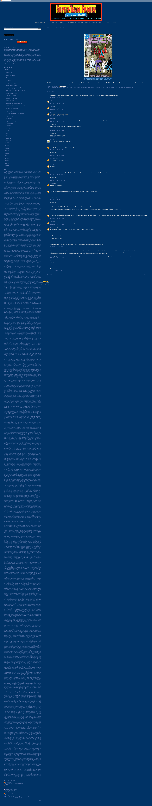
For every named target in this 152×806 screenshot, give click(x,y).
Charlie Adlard (35, 261)
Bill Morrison (8, 219)
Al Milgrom (36, 179)
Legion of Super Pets (25, 494)
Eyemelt (12, 349)
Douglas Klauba (16, 329)
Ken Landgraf (28, 475)
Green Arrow (34, 382)
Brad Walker (21, 234)
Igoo (32, 408)
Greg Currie (12, 385)
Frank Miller (7, 360)
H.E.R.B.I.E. (14, 390)
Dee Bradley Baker (15, 312)
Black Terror (5, 225)
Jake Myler (27, 421)
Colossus (7, 277)
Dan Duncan (10, 291)
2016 (6, 155)
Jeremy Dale (25, 432)
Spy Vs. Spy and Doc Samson (11, 116)
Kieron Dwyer (6, 481)
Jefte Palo (7, 432)
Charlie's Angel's (9, 262)
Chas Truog (25, 262)
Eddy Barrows (28, 337)
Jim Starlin (26, 439)
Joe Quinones (12, 445)
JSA (4, 464)
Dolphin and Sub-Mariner (10, 101)
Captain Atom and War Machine (12, 108)
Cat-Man (22, 257)
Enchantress (6, 343)
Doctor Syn (28, 324)
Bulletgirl (28, 244)
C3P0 (29, 246)
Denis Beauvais (18, 313)
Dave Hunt (9, 303)
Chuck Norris (13, 272)
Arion (27, 199)
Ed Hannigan (35, 335)
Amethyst (18, 191)
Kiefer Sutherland (37, 480)
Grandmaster (25, 381)
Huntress (33, 406)
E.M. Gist (31, 334)
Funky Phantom (74, 87)
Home (98, 274)
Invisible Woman (18, 412)
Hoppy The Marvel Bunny (33, 401)
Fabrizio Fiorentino (22, 349)
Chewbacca (15, 265)
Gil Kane (18, 377)
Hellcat (22, 397)
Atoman (6, 204)
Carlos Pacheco (22, 255)
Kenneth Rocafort (17, 476)
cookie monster (39, 278)
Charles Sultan (10, 261)
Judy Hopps (33, 465)
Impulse (26, 410)
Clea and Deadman (9, 118)
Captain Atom (37, 249)
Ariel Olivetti (23, 199)
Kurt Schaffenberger (8, 486)
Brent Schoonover (7, 236)
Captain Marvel (38, 251)
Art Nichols (13, 202)
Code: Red (27, 276)
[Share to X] (63, 86)
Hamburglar (33, 390)
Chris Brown (26, 266)
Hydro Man (38, 406)
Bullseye (38, 244)
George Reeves (21, 374)
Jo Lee (5, 442)
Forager (26, 355)
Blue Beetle (9, 228)
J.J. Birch (18, 416)
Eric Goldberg (38, 343)
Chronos (27, 271)
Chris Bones (21, 266)
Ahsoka (15, 178)
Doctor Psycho (39, 323)
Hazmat (10, 396)
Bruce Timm (19, 241)
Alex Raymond (29, 184)
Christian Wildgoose (24, 270)
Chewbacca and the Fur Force (24, 265)
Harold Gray (7, 392)
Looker (8, 501)
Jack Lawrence (13, 418)
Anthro (10, 197)
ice (10, 408)
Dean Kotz (15, 311)
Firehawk (26, 353)
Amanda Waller (37, 188)
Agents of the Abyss (10, 178)
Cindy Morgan (32, 272)
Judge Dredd (22, 465)
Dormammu (21, 328)
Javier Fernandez (7, 427)
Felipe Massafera (31, 350)
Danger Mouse (18, 293)
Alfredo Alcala (11, 187)
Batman (22, 210)
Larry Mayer (27, 489)
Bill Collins (11, 218)
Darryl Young (13, 299)
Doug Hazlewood (35, 328)
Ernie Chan (23, 345)
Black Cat (15, 223)
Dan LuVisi (37, 291)
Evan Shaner (6, 348)
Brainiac (25, 234)
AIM (18, 178)
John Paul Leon (32, 452)
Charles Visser (29, 261)
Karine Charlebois (38, 470)
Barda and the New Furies (15, 208)
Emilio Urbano (28, 342)
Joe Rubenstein (20, 445)
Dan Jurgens (26, 291)
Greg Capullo (7, 385)
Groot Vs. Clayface (9, 82)
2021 (6, 147)
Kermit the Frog (25, 476)
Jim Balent (31, 437)
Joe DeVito (21, 443)
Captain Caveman (7, 251)
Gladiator (21, 379)
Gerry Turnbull (7, 376)
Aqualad (23, 198)
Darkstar (20, 298)
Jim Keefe (28, 438)
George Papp (6, 374)
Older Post (146, 274)
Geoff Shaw (27, 371)
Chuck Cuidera (38, 271)
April (7, 135)
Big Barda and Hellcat (10, 100)
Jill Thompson (9, 437)
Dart (17, 299)
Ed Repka (18, 337)
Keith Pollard (15, 474)
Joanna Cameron (9, 442)
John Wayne (36, 455)
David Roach (10, 308)
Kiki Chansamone (14, 481)
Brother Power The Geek (31, 239)
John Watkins (25, 455)
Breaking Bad (21, 235)
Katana (36, 471)
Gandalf (5, 368)
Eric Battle (33, 343)
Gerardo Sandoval (28, 375)
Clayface (33, 273)
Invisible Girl (10, 412)
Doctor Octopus (27, 323)
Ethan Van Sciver (25, 347)
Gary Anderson (19, 368)
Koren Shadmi (39, 484)
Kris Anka (21, 485)
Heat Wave (23, 396)
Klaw (17, 484)
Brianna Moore (7, 239)
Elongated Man (33, 340)
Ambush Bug (24, 189)
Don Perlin (10, 327)
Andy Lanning (10, 193)
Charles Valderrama (16, 261)
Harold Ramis (12, 392)
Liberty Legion (27, 496)
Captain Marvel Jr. (8, 252)
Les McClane (37, 495)
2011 (6, 163)
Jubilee (13, 465)
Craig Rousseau (17, 282)
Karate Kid (32, 470)
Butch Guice (31, 245)
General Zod (24, 370)
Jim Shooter (21, 439)
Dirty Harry (13, 321)
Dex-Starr (15, 317)
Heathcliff (27, 396)
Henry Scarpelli (32, 397)
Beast (35, 212)
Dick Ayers (20, 318)
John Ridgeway (6, 453)
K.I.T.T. (25, 469)
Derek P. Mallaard (9, 316)
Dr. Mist (27, 329)
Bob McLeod (28, 230)
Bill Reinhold (17, 219)
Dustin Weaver (29, 333)
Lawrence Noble (29, 490)
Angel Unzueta (22, 194)
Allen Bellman (34, 187)
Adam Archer (12, 173)
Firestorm (36, 353)
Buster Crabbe (26, 245)
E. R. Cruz (23, 334)
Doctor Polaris (34, 323)
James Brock (33, 422)
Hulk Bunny (33, 405)
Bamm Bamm (22, 207)
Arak (32, 198)
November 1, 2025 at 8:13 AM (57, 115)
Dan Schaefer (29, 292)
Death (24, 311)
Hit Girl (38, 400)
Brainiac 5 (31, 234)
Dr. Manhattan (22, 329)
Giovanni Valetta (7, 379)
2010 (6, 165)
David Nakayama (24, 307)
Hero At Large (12, 400)
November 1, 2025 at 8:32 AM (57, 136)
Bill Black (7, 218)
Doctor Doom (30, 322)
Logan (20, 500)
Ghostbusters (30, 376)
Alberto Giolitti (7, 183)
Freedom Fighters (34, 363)
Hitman (8, 401)
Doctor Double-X (37, 322)
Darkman (10, 298)
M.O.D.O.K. (30, 505)
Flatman (37, 354)
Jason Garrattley (15, 426)
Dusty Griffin (39, 333)
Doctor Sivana (7, 324)
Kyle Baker (15, 486)
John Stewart (27, 454)
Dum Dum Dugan (33, 332)
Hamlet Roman (38, 390)
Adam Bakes (17, 173)
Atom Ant (34, 203)
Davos (36, 308)
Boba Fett (5, 233)
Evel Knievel (13, 348)
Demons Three (11, 313)
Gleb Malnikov (27, 379)
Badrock (14, 207)
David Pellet (36, 307)
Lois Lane (29, 500)
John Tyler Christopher (11, 455)
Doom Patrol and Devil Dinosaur (12, 88)
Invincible (5, 412)
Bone (12, 233)
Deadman (27, 309)
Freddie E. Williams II (19, 363)
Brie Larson (12, 239)
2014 (6, 158)
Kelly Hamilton (38, 474)
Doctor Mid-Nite (19, 323)
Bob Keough (5, 230)
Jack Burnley (27, 417)
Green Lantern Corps (31, 384)
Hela (37, 396)
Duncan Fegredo (7, 333)
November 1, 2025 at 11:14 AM (57, 193)
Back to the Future (8, 207)
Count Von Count (17, 281)
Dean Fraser (5, 311)
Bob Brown (39, 228)
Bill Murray (12, 219)
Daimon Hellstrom (10, 288)
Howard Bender (30, 402)
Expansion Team (6, 349)
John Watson (30, 455)
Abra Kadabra (21, 172)
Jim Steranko (32, 439)
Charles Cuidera (23, 260)
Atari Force (30, 203)
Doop (17, 328)
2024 (6, 142)
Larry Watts (36, 489)
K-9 (21, 469)
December (8, 72)
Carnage (13, 256)
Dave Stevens (6, 304)
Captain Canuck (30, 250)
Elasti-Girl (10, 339)
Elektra (19, 339)
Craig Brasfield (30, 281)
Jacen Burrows (6, 417)
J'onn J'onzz (33, 416)
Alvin (24, 188)
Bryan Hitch (39, 241)
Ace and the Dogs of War (35, 172)
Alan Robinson (16, 182)
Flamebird (9, 354)
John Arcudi (17, 447)
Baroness (7, 209)
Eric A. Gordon (29, 343)
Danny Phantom (67, 87)
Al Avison (32, 178)
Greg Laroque (36, 385)
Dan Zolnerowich (12, 293)
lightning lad (13, 497)
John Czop (24, 449)
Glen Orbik (31, 379)
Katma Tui (14, 473)
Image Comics (6, 410)
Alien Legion (17, 187)
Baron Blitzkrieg (26, 208)
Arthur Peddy (28, 202)
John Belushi (28, 447)
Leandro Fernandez (15, 491)
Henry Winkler (38, 397)
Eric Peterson (16, 344)
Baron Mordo (36, 208)
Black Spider (38, 224)
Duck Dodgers (26, 332)
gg (15, 376)
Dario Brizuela (11, 297)
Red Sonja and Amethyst (10, 115)
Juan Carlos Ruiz (14, 464)
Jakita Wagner (38, 421)
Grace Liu (13, 381)
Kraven (12, 485)
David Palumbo (31, 307)
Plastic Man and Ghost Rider (11, 83)
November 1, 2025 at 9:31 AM (57, 155)
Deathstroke (39, 311)
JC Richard (30, 428)
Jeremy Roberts (17, 433)
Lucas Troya (23, 502)
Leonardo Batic (19, 495)
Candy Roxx (5, 249)
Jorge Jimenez (19, 460)
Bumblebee (5, 245)
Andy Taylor (37, 193)
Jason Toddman (53, 158)
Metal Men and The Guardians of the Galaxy (14, 103)
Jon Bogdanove (23, 458)
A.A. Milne (11, 171)
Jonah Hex (35, 458)
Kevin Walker (29, 479)
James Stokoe (23, 423)
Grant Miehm (38, 381)
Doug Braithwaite (27, 328)
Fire (18, 353)
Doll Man (5, 326)
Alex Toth (27, 186)
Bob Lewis (23, 230)
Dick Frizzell (36, 318)
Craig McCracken (11, 282)
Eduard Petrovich (11, 338)
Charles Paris (35, 260)
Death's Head (29, 311)
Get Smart (12, 376)
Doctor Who (33, 324)
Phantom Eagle (91, 87)
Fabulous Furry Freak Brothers (31, 349)
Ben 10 (28, 213)
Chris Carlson (36, 266)
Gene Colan (29, 369)
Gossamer (9, 381)
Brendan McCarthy (32, 235)
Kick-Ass (18, 480)
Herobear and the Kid (19, 400)
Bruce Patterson (6, 241)
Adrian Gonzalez (26, 176)
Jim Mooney (6, 439)
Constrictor (26, 278)
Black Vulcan (14, 225)
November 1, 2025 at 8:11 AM (57, 109)
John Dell (34, 449)
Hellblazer (12, 397)
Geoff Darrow (21, 371)
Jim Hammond (18, 438)
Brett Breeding (24, 236)
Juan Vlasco (8, 465)
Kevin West (34, 479)
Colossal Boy (39, 276)
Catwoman (28, 257)
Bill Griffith (37, 218)
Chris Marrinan (25, 267)
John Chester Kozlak (12, 449)
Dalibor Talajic (32, 288)
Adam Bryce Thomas (23, 173)
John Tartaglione (35, 454)
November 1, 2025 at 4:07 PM (57, 210)
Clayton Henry (6, 275)
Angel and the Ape (10, 194)
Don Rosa (19, 327)
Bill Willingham (17, 220)
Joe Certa (10, 443)
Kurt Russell (39, 485)
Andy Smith (27, 193)
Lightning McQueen (20, 497)
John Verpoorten (19, 455)
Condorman (17, 278)
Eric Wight (37, 344)
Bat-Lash (9, 210)
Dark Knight (34, 297)
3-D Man (7, 171)
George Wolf (15, 375)
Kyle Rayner (25, 486)
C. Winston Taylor (13, 246)
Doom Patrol (6, 328)
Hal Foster (19, 390)
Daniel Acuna (24, 293)
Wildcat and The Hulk (10, 96)
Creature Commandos (36, 282)
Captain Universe (34, 252)
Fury (39, 364)
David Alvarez (26, 304)
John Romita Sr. (25, 453)
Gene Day (36, 369)
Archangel (39, 198)
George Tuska (34, 374)
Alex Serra (17, 186)
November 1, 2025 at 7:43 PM (57, 224)
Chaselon (30, 262)
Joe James (37, 443)
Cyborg (32, 286)
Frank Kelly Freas (26, 359)
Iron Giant (36, 412)
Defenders (21, 312)
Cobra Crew (22, 276)
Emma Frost (33, 342)
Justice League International (34, 468)
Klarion (7, 484)
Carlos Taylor (30, 255)
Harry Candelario (24, 392)
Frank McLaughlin (38, 359)
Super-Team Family (120, 87)
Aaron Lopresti (22, 171)
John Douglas (39, 449)
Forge (36, 355)
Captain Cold (13, 251)
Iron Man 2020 (10, 413)
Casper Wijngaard (7, 257)
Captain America (29, 249)
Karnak (32, 471)
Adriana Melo (5, 177)
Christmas (30, 270)
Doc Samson (6, 322)
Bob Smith (27, 231)
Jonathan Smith (15, 459)
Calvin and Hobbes (11, 247)
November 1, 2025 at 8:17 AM (57, 121)
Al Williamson (25, 181)
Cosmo (5, 281)
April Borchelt (14, 198)
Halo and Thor (8, 80)
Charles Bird (17, 260)
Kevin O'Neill (13, 479)
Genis (32, 370)
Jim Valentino (39, 439)
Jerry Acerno (36, 433)
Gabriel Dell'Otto (34, 365)
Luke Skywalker (6, 505)
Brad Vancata (15, 234)
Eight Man (5, 339)
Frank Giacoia (19, 359)
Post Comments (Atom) (56, 277)
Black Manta (13, 224)
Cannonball (10, 249)
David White (19, 308)
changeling (12, 260)
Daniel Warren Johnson (27, 294)
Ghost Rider (23, 376)
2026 (6, 69)
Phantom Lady (104, 87)
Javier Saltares (25, 427)
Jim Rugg (11, 439)
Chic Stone (32, 265)
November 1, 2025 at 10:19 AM (57, 168)
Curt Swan (27, 286)
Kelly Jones (6, 475)
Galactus (20, 366)
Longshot (5, 501)
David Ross (15, 308)
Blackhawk (30, 225)
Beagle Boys (30, 212)
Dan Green (20, 291)
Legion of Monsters (8, 494)
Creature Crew (6, 283)
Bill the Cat (30, 219)
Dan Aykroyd (10, 289)
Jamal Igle (12, 422)
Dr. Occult (31, 329)
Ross (51, 139)
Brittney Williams (17, 239)
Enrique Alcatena (22, 343)
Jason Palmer (22, 426)
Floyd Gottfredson (18, 355)
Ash (17, 203)
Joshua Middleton (24, 463)
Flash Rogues (32, 354)
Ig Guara (28, 408)
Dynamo (6, 334)
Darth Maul (20, 299)
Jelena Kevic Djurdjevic (18, 432)
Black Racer (33, 224)
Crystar (8, 286)
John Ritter (11, 453)
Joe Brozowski (35, 442)
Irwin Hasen (35, 413)
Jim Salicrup (16, 439)
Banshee (30, 207)
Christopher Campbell (37, 270)
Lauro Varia (23, 490)
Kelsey (10, 475)
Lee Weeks (22, 492)
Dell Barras (38, 312)
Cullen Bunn (16, 286)
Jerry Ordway (17, 434)
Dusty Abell (34, 333)
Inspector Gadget (26, 411)
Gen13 (25, 369)
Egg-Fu (36, 338)
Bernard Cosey (28, 215)
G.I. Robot (27, 365)
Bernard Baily (15, 215)
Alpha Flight (6, 188)
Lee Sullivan (17, 492)
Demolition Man (6, 313)
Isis (39, 413)
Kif (10, 481)
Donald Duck (38, 327)
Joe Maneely (22, 444)
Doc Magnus (38, 321)
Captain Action (22, 249)
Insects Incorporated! (19, 411)
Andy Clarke (32, 192)
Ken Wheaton (11, 476)
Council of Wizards (10, 281)
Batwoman (18, 212)
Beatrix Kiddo (7, 213)
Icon (25, 408)
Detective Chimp (35, 316)
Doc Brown (33, 321)
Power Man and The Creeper (11, 93)
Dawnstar (39, 308)
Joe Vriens (7, 447)
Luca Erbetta (18, 502)
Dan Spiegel (7, 293)
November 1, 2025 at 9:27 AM (57, 149)
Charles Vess (23, 261)
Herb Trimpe (6, 398)
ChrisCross (10, 270)
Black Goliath (31, 223)
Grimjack (39, 386)
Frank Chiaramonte (31, 358)
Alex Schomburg (11, 186)
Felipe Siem (36, 350)
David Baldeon (31, 304)
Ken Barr (18, 475)
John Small (11, 454)
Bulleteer (24, 244)
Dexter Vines (28, 317)
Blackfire (25, 225)
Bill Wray (22, 220)
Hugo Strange (25, 405)
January (7, 140)
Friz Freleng (8, 364)
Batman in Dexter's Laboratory (11, 85)
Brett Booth (19, 236)
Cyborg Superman (38, 286)
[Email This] (61, 86)
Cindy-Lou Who (38, 272)
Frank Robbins (20, 360)
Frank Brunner (23, 358)
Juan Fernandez (24, 464)
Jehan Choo (12, 432)
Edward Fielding (31, 338)
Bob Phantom (61, 87)
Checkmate (35, 262)
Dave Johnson (15, 303)
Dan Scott (39, 292)
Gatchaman (21, 369)
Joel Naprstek (12, 447)
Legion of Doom (38, 492)
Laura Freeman (13, 490)
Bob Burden (14, 229)
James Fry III (38, 422)
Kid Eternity (26, 480)
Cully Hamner (21, 286)
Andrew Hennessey (14, 192)
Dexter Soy (23, 317)
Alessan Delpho (31, 183)
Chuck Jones (7, 272)
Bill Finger (25, 218)
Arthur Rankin (33, 202)
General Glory (14, 370)
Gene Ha (9, 370)
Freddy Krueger (27, 363)
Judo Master (28, 465)
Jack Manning (23, 418)
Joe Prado (38, 444)
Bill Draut (15, 218)
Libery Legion (32, 496)
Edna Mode (6, 338)
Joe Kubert (10, 444)
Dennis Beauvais (29, 313)
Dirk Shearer (8, 321)
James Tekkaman (29, 423)
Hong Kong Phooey (23, 401)
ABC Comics (36, 171)
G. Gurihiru (17, 365)
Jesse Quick (38, 434)
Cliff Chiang (15, 275)
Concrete (6, 278)
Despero (14, 316)
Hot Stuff (8, 402)
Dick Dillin (31, 318)
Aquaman (28, 198)
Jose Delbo (36, 460)
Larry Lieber (15, 489)
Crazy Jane (29, 282)
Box (7, 234)
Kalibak (37, 469)
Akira (29, 178)
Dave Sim (32, 303)
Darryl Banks (7, 299)
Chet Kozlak (10, 265)
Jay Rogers (15, 428)
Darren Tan (39, 298)
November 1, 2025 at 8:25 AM (57, 130)
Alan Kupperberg (38, 181)
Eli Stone (37, 339)
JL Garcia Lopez (32, 440)
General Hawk (19, 370)
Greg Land (30, 385)
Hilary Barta (33, 400)
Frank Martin (32, 359)
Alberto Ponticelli (21, 183)
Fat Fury (26, 350)
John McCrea (16, 452)
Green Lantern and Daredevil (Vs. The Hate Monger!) (16, 110)
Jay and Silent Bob (36, 427)
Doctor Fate (6, 323)
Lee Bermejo (34, 491)
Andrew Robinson (20, 192)
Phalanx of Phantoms (52, 29)
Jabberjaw (38, 416)
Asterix (20, 203)
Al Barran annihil (37, 178)
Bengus (26, 214)
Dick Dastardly (26, 318)
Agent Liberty (35, 177)
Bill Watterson (6, 220)
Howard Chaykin (37, 402)
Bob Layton (16, 230)
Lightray (25, 497)
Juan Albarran (9, 464)
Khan (4, 480)
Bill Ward (39, 219)
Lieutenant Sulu (38, 496)
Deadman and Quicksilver (10, 75)
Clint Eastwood (32, 275)
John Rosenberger (33, 453)
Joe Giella (32, 443)
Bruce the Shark (13, 241)
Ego (39, 338)
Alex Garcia (37, 183)
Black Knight (37, 223)
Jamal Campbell (6, 422)
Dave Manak (22, 303)
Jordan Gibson (31, 459)
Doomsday (12, 328)
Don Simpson (31, 327)
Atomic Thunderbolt (27, 204)
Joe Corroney (16, 443)
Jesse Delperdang (31, 434)
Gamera (35, 366)
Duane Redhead (20, 332)
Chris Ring (36, 267)
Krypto (25, 485)
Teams (125, 87)
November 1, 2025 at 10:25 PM (57, 239)
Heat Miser (19, 396)
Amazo (19, 189)
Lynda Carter (13, 505)
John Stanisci (22, 454)
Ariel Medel (17, 199)
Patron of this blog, (60, 82)
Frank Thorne (33, 360)
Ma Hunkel (36, 505)
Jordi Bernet (36, 459)
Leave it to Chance (27, 491)
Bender (22, 214)
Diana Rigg (9, 318)
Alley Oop (38, 187)
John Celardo (5, 449)
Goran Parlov (23, 380)
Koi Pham (23, 484)
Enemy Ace (16, 343)
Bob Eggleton (29, 229)
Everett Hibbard (19, 348)
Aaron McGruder (29, 171)
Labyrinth (36, 486)
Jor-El (26, 459)
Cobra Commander (16, 276)
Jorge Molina (31, 460)
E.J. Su (27, 334)
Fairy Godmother (6, 350)
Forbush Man (31, 355)
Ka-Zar (28, 469)
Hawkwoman (37, 395)
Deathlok (33, 311)
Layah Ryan (35, 490)
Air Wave (21, 178)
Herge (33, 398)
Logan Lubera (24, 500)
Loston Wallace (34, 501)
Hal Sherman (24, 390)
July (7, 130)
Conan (40, 277)
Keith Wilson (33, 474)
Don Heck (17, 326)
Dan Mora (13, 292)
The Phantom (130, 87)
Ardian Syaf (13, 199)
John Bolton (39, 447)
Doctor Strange (21, 324)
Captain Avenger (6, 250)
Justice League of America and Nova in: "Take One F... (16, 90)
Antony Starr (33, 197)
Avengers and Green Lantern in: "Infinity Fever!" (15, 87)
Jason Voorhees (39, 426)
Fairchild (38, 349)
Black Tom (9, 225)
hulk (30, 405)
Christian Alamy (16, 270)
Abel (8, 172)
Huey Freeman (19, 405)
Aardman (16, 171)
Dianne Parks (14, 318)
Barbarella (35, 207)
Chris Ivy (8, 267)
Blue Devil (15, 228)
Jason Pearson (32, 426)
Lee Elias (39, 491)
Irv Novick (23, 413)
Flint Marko (7, 355)
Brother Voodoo (38, 239)
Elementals (28, 339)
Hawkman (31, 395)
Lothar (39, 501)
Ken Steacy (6, 476)
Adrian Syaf (38, 176)
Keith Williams (27, 474)
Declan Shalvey (8, 312)
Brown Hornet (26, 240)
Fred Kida (12, 363)
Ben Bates (32, 213)
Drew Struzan (14, 332)
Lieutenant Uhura (7, 497)
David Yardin (31, 308)
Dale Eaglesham (17, 288)
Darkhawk (6, 298)
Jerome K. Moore (24, 433)
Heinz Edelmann (32, 396)
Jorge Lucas (25, 460)
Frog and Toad (14, 364)
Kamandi (16, 470)
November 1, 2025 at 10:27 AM (57, 174)
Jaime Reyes (21, 421)
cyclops (6, 287)
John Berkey (34, 447)
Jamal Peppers (17, 422)
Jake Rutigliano (32, 421)
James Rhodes (6, 423)
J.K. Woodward (22, 416)
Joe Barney (24, 442)
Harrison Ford (17, 392)
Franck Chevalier (14, 358)
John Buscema (8, 448)
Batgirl (17, 210)
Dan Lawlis (32, 291)
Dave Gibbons (34, 302)
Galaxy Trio (26, 366)
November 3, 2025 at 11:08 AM (57, 246)
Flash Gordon (25, 354)
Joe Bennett (29, 442)
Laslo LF (7, 490)
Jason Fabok (9, 426)
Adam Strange (20, 174)
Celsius (39, 257)
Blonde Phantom (54, 87)
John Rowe (38, 453)
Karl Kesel (18, 471)
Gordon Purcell (29, 380)
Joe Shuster (27, 445)
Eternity (19, 347)
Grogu (13, 387)
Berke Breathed (9, 215)
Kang (21, 470)
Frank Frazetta (12, 359)
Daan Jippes (30, 287)
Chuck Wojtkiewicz (26, 272)
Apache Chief (38, 197)
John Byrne (16, 448)
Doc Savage (12, 322)
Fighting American (7, 353)
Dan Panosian (19, 292)
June (7, 131)
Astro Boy (25, 203)
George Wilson (9, 375)
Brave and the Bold (12, 235)
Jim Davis (9, 438)
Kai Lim (33, 469)
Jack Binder (21, 417)
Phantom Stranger (111, 87)
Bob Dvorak (24, 229)
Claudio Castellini (23, 273)
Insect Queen (12, 411)
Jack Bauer (16, 417)
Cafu (36, 246)
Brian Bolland (31, 236)
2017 (6, 153)
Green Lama (16, 384)
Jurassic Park (18, 468)
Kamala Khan (11, 470)
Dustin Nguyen (23, 333)
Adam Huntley (36, 173)
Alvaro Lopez (11, 188)
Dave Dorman (28, 302)
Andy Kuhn (5, 193)
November (8, 74)
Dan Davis (32, 289)
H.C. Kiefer (10, 390)
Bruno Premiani (26, 241)
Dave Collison (17, 302)
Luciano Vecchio (29, 502)
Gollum (13, 380)
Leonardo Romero (25, 495)
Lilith (32, 497)
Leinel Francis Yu (7, 495)
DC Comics (13, 310)
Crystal (5, 286)
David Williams (25, 308)
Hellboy (17, 397)
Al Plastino (9, 181)
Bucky (24, 242)
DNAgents (29, 321)
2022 (6, 145)
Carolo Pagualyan (19, 256)
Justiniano (17, 469)
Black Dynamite (21, 223)
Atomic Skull (21, 204)
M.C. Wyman (24, 505)
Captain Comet (19, 251)
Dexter (19, 317)
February (8, 138)
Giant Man (9, 377)
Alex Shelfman (22, 186)
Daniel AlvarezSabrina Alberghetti (33, 293)
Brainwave (35, 234)
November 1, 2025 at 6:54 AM (57, 97)
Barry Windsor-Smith (24, 209)
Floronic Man (12, 355)
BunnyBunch (11, 245)
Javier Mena (13, 427)
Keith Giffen (9, 474)
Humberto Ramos (27, 406)
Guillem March (12, 389)
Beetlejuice (24, 213)
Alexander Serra (33, 186)
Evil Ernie (25, 348)
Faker (11, 350)
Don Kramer (32, 326)
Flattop (40, 354)
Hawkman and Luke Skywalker (11, 111)
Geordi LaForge (33, 371)
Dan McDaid (8, 292)
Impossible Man (20, 410)
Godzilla (8, 380)
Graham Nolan (18, 381)
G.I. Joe (22, 365)
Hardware (34, 391)
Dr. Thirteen (35, 329)
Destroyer (23, 316)
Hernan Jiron (6, 400)
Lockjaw (15, 500)
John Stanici (16, 454)
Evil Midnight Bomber (32, 348)
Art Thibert (22, 202)
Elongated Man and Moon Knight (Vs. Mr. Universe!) (15, 105)
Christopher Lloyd (13, 271)
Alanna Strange (33, 182)
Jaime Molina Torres (15, 421)
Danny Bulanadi (7, 296)
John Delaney (30, 449)
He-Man (14, 396)
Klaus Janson (11, 484)
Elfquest (33, 339)
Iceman (18, 408)
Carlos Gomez (9, 255)
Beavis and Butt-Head (18, 213)
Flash (20, 354)
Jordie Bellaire (13, 460)
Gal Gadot (16, 366)
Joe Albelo (19, 442)
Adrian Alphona (20, 176)
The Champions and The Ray (11, 121)
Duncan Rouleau (13, 333)
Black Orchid (20, 224)
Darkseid (15, 298)
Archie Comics (7, 199)
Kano (29, 470)
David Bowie (36, 304)
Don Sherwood (25, 327)
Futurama (5, 365)
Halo (28, 390)
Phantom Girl (98, 87)
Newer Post (49, 274)
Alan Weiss (27, 182)
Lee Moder (11, 492)
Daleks (27, 288)
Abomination (16, 172)
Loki (33, 500)
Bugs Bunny (18, 244)
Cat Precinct (13, 257)
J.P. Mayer (27, 416)
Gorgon (33, 380)
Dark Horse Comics (25, 297)
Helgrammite (8, 397)
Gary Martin (15, 369)
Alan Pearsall (11, 182)
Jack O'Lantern (30, 418)
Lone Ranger (38, 500)
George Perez (13, 374)
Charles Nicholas (29, 260)
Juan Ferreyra (30, 464)
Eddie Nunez (23, 337)
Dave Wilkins (17, 304)
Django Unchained (24, 321)
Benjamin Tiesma (31, 214)
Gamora (38, 366)
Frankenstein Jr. (39, 360)
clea (11, 275)
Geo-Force (7, 371)
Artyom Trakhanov (7, 203)
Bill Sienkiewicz (24, 219)
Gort (5, 381)
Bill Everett (20, 218)
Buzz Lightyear (6, 246)
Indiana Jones (36, 410)
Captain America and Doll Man (11, 78)
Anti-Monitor (14, 197)
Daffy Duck (35, 287)
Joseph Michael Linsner (16, 463)
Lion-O (35, 497)
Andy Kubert (38, 192)
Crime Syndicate (31, 283)
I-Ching (16, 407)
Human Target (13, 406)
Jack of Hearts (37, 418)
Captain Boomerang (14, 250)
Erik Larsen (17, 345)
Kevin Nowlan (6, 479)
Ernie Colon (29, 345)
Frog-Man (19, 364)
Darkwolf (31, 298)
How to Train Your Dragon (22, 402)
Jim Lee (33, 438)
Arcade (36, 198)
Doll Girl (39, 324)
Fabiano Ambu (17, 349)
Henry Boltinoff (27, 397)
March (7, 136)
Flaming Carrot (14, 354)
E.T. (34, 334)
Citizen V (11, 273)
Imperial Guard (13, 410)
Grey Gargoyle (33, 386)
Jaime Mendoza (8, 421)
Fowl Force (39, 355)
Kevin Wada (24, 479)
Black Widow (20, 225)
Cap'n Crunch (16, 249)
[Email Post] (59, 86)
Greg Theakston (22, 386)
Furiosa (36, 364)
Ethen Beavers (32, 347)
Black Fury (26, 223)
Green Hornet (10, 384)
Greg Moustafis (9, 386)
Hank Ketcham (16, 391)
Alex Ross (36, 184)
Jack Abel (11, 417)
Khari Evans (8, 480)
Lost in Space (29, 501)
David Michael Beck (18, 307)
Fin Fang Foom (13, 353)
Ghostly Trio (35, 376)
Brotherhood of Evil (8, 240)
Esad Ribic (39, 345)
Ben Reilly (13, 214)
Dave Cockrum (10, 302)
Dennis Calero (36, 313)
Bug (13, 244)
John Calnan (24, 448)
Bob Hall (33, 229)
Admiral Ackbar (15, 176)
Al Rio (17, 181)
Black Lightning (6, 224)
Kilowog (37, 481)
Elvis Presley (13, 342)
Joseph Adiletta (9, 463)
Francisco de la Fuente (7, 358)
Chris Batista (15, 266)
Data (40, 299)
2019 (6, 150)
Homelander (17, 401)
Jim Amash (14, 437)
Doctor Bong (18, 322)
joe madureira (17, 444)
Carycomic (52, 100)
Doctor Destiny (24, 322)
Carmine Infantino (7, 256)
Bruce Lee (38, 240)
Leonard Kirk (13, 495)
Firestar (31, 353)
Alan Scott (21, 182)
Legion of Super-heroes (35, 494)
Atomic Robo (16, 204)
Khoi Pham (13, 480)
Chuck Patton (18, 272)
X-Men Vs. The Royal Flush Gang (12, 106)
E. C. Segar (19, 334)
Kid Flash (31, 480)
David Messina (11, 307)
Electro (15, 339)
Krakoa (6, 485)
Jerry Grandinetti (10, 434)
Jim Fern (13, 438)
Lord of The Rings (14, 501)
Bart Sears (32, 209)
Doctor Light (12, 323)
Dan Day (37, 289)
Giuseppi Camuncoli (14, 379)
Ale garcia (26, 183)
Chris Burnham (31, 266)
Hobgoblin (12, 401)
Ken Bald (13, 475)
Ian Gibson (34, 407)
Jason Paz (27, 426)
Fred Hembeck (7, 363)
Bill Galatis (29, 218)
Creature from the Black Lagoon (14, 283)
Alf (37, 186)
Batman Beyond (29, 210)
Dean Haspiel (10, 311)
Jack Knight (8, 418)
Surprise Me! (22, 41)
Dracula (40, 329)
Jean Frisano (35, 428)
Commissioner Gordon (25, 277)
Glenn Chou (36, 379)
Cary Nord (30, 256)
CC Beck (34, 257)
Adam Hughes (29, 173)
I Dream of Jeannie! (11, 407)
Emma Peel (38, 342)
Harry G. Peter (30, 392)
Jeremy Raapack (6, 433)
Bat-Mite (13, 210)
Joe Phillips (33, 444)
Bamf (18, 207)
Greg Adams (39, 384)
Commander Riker (17, 277)
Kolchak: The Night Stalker (31, 484)
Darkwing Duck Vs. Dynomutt (11, 98)
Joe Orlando (27, 444)
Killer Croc (20, 481)
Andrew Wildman (27, 192)
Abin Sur (11, 172)
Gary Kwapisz (9, 369)
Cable (33, 246)
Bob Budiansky (7, 229)
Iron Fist (30, 412)
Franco (19, 358)
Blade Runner (39, 225)
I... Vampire (21, 407)
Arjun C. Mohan (31, 199)
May (7, 133)
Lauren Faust (19, 490)
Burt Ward (21, 245)
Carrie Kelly (25, 256)
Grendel (28, 386)
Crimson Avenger (38, 283)
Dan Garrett (15, 291)
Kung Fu (29, 485)
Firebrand (22, 353)
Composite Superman (33, 277)
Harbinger (29, 391)
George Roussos (28, 374)
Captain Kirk (26, 251)
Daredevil (34, 296)
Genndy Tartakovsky (37, 370)
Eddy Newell (39, 337)
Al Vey (20, 181)
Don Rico (15, 327)
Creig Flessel (24, 283)
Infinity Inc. (6, 411)
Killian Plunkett (31, 481)
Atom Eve (39, 203)
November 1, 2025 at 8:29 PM (57, 231)
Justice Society (10, 469)
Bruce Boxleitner (32, 240)
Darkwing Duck (25, 298)
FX (9, 365)
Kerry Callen (31, 476)
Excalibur (38, 348)
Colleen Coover (33, 276)
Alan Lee (6, 182)
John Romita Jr (17, 453)
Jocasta (14, 442)
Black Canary (9, 223)
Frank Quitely (14, 360)
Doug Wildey (10, 329)
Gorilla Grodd (39, 380)
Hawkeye (11, 395)
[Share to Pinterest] (65, 86)
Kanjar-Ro (25, 470)
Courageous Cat (23, 281)
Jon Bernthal (17, 458)
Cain (39, 246)
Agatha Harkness (22, 177)
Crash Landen (24, 282)
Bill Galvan (33, 218)
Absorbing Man (27, 172)
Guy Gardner (27, 389)
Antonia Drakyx (20, 197)
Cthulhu (12, 286)
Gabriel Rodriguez (10, 366)
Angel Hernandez (16, 194)
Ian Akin (25, 407)
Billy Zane (37, 220)
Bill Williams (12, 220)
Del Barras (34, 312)
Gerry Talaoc (39, 375)
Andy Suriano (32, 193)
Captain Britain (22, 250)
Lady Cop (40, 486)
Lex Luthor (9, 496)
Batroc (35, 210)
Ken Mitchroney (38, 475)
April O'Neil (19, 198)
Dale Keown (23, 288)
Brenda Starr (26, 235)
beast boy (39, 212)
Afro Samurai (15, 177)
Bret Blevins (14, 236)
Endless (11, 343)
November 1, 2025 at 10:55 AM (57, 180)
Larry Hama (9, 489)
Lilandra (29, 497)
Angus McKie (27, 194)
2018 (6, 152)
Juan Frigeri (35, 464)
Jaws (31, 427)
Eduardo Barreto (18, 338)
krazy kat (17, 485)
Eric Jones (5, 344)
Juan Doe (19, 464)
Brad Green (10, 234)
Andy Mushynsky (15, 193)
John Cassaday (36, 448)
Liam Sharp (15, 496)
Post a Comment (50, 272)
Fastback (22, 350)
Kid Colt (22, 480)
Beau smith (12, 213)
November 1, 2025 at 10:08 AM (57, 161)
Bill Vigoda (35, 219)
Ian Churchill (30, 407)
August (7, 128)
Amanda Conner (29, 188)
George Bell (39, 371)
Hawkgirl (25, 395)
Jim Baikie (26, 437)
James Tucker (35, 423)
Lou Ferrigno (6, 502)
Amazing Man (13, 189)
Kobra (20, 484)
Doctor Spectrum (14, 324)
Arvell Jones (13, 203)
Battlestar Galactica (11, 212)
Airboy (25, 178)
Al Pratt (13, 181)
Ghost (18, 376)
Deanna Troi (20, 311)
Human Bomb (39, 405)
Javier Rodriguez (18, 427)
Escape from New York (9, 347)
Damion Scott (37, 288)
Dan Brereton (20, 289)
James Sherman (12, 423)
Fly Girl (23, 355)
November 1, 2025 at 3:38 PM (57, 199)
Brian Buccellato (38, 236)
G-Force (12, 365)
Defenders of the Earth (28, 312)
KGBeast (39, 479)
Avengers (16, 205)
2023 (6, 143)
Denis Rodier (24, 313)
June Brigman (12, 468)
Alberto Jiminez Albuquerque (14, 183)
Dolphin (9, 326)
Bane (26, 207)
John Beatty (22, 447)
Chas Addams (19, 262)
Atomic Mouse (10, 204)
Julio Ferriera (6, 468)
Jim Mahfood (38, 438)
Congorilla (22, 278)
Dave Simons (37, 303)
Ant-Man (5, 197)
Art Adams (39, 200)
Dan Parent (24, 292)
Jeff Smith (31, 431)
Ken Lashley (33, 475)
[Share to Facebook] (64, 86)
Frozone (23, 364)
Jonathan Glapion (9, 459)
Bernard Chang (22, 215)
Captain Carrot (37, 250)
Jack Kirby (39, 417)
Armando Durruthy (37, 199)
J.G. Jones (7, 416)
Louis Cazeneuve (12, 502)
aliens (21, 187)
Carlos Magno (15, 255)
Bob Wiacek (37, 231)
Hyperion (5, 407)
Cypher (11, 287)
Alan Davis (32, 181)
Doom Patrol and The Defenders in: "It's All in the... (15, 113)
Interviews (32, 411)
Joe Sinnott (33, 445)
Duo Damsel (18, 333)
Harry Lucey (36, 392)
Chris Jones (13, 267)
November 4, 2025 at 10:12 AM (57, 263)
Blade (35, 225)
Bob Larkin (10, 230)
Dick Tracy (18, 319)
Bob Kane (38, 229)
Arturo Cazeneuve (38, 202)
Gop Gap (19, 380)
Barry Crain (12, 209)
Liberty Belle (21, 496)
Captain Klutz (32, 251)
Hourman (13, 402)
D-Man (14, 287)
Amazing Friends (7, 189)
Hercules (28, 398)
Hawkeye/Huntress (18, 395)
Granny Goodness (31, 381)
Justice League (24, 468)
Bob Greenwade (53, 171)
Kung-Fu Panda (34, 485)
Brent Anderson (38, 235)
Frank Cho (38, 358)
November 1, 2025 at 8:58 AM (57, 143)
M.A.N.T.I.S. (19, 505)
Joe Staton (39, 445)
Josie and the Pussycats (32, 463)
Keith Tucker (21, 474)
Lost (24, 501)
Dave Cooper (23, 302)
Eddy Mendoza (34, 337)
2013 (6, 160)
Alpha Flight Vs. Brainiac (10, 77)
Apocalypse (6, 198)
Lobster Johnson (6, 500)
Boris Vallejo (34, 233)
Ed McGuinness (12, 337)
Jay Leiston (10, 428)
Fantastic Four (15, 350)
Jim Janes (24, 438)
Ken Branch (23, 475)
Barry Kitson (17, 209)
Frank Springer (27, 360)
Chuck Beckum (33, 271)
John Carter (30, 448)
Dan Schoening (35, 292)
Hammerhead (6, 391)
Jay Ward (25, 428)
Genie (29, 370)
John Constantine (19, 449)
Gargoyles (13, 368)
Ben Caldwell (37, 213)
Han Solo (10, 391)
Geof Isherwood (14, 371)
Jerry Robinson (24, 434)
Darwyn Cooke (32, 299)
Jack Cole (32, 417)
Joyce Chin (38, 463)
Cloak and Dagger (7, 276)
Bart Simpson (37, 209)
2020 (6, 148)
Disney (18, 321)
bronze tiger (23, 239)
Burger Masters (16, 245)
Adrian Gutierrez (33, 176)
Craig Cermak (35, 281)
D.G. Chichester (24, 287)
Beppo (5, 215)
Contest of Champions (32, 278)
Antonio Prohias (27, 197)
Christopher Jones (7, 271)
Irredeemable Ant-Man (17, 413)
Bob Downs (19, 229)
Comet (12, 277)
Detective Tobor (53, 227)
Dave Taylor (12, 304)
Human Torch (18, 406)
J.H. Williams (12, 416)
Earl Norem (38, 334)
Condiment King (12, 278)
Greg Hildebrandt (24, 385)
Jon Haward (29, 458)
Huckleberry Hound (12, 405)
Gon (15, 380)
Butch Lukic (36, 245)
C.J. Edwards (25, 246)
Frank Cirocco (6, 359)
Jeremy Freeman (30, 432)
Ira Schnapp (25, 412)
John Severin (6, 454)
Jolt (13, 458)
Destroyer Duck (28, 316)
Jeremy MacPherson (37, 432)
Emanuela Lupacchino (21, 342)
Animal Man (33, 194)
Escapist (15, 347)
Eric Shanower (26, 344)
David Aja (21, 304)
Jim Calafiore (36, 437)
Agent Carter (29, 177)
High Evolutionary (27, 400)
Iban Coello (38, 407)
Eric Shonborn (33, 344)
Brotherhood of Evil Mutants (18, 240)
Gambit (31, 366)
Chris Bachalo (8, 266)
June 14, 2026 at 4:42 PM (56, 270)
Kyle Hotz (20, 486)
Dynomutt (10, 334)
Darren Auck (35, 298)
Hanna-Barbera (23, 391)
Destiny (19, 316)
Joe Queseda (6, 445)
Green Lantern (22, 384)
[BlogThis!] (62, 86)
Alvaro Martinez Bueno (18, 188)
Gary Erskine (36, 368)
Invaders (37, 411)
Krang (9, 485)
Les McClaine (32, 495)
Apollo (10, 198)
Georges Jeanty (21, 375)
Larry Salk (32, 489)
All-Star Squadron (27, 187)
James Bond (27, 422)
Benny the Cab (38, 214)
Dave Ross (27, 303)
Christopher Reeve (21, 271)
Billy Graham (27, 220)
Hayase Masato (6, 396)
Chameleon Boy (6, 260)
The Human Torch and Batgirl (11, 95)
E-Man (15, 334)
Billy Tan (32, 220)
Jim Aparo (20, 437)
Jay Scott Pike (20, 428)
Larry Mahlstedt (21, 489)
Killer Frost (25, 481)
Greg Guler (17, 385)
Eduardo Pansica (25, 338)
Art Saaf (17, 202)
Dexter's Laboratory (35, 317)
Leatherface (21, 491)
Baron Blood (31, 208)
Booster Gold (27, 233)
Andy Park (21, 193)
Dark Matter (39, 297)
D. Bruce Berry (18, 287)
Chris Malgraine (19, 267)
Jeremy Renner (12, 433)
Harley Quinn (39, 391)
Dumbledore (39, 332)
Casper (40, 256)
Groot (20, 387)
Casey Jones (35, 256)
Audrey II (36, 204)
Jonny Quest (21, 459)
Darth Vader (26, 299)
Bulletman (33, 244)
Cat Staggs (18, 257)
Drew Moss (9, 332)
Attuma (32, 204)
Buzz (39, 245)
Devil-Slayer (10, 317)
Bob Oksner (35, 230)
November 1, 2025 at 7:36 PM (57, 218)
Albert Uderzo (39, 182)
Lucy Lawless (35, 502)
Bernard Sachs (34, 215)
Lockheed (11, 500)
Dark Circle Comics (18, 297)
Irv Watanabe (29, 413)
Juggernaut (38, 465)
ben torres (18, 214)
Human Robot (7, 406)
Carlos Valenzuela (37, 255)
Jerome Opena (31, 433)
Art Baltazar (7, 202)
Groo (16, 387)
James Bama (22, 422)
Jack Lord (18, 418)
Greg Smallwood (15, 386)
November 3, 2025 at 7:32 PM (57, 257)
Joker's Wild (10, 458)
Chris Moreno (31, 267)
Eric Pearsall (10, 344)
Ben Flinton (9, 214)
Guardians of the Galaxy (30, 387)
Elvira (9, 342)
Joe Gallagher (27, 443)
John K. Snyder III (33, 450)
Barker (21, 208)
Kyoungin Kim (31, 486)
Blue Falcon (26, 228)
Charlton (14, 262)
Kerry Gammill (36, 476)
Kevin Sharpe (18, 479)
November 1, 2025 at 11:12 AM (57, 186)
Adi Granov (9, 176)
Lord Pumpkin (21, 501)
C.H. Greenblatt (19, 246)
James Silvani (18, 423)
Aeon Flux (10, 177)
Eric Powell (21, 344)
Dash (37, 299)
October (7, 125)
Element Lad (24, 339)
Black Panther (26, 224)
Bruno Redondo (33, 241)
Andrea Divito (7, 192)
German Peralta (34, 375)
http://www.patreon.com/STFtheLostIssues (12, 63)
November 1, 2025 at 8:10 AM (57, 103)
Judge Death (17, 465)
